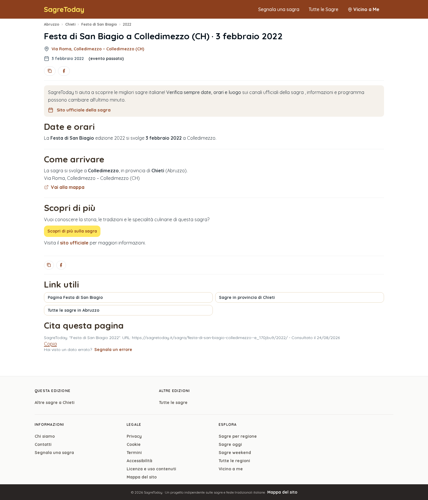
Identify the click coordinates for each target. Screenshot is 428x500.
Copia (50, 344)
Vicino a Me (366, 9)
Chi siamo (45, 436)
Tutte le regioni (234, 460)
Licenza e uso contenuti (151, 468)
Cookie (134, 444)
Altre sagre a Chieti (55, 402)
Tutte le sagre (173, 402)
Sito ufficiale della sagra (84, 110)
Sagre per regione (238, 436)
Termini (134, 452)
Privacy (134, 436)
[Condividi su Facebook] (64, 71)
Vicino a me (231, 468)
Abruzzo (51, 24)
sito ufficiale (74, 243)
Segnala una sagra (278, 9)
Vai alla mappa (67, 187)
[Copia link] (50, 71)
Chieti (70, 24)
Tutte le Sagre (323, 9)
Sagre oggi (230, 444)
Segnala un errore (113, 349)
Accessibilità (139, 460)
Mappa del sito (142, 477)
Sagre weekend (235, 452)
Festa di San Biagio (99, 24)
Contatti (43, 444)
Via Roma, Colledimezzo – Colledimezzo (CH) (98, 49)
